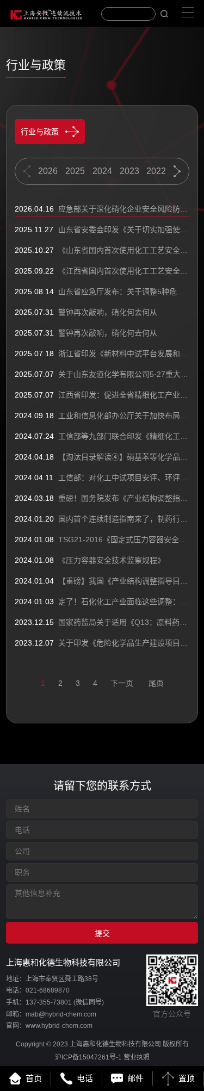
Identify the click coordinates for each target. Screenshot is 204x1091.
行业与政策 (40, 131)
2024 (102, 171)
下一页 (121, 683)
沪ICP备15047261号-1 (88, 1057)
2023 (129, 171)
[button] (177, 171)
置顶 (186, 1078)
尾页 (156, 683)
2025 (75, 171)
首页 (34, 1078)
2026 (48, 171)
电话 (85, 1078)
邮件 (135, 1078)
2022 (156, 171)
